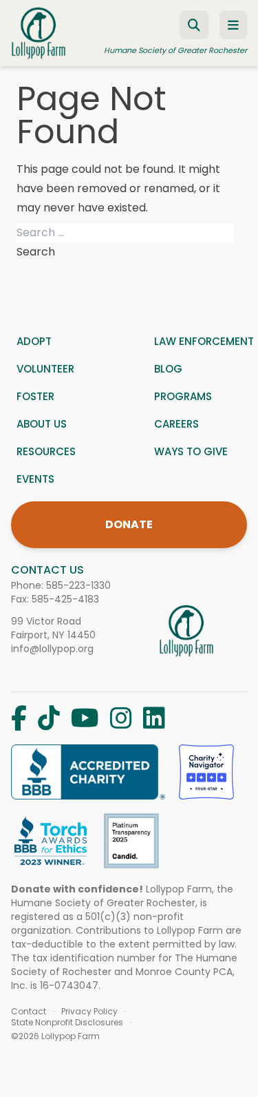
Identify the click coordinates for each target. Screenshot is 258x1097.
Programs (183, 396)
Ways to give (191, 451)
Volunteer (45, 369)
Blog (168, 369)
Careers (176, 424)
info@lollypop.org (52, 649)
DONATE (129, 524)
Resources (46, 451)
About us (42, 424)
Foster (35, 396)
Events (35, 479)
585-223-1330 (78, 585)
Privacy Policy (89, 1011)
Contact (28, 1011)
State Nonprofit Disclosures (67, 1022)
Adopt (34, 341)
